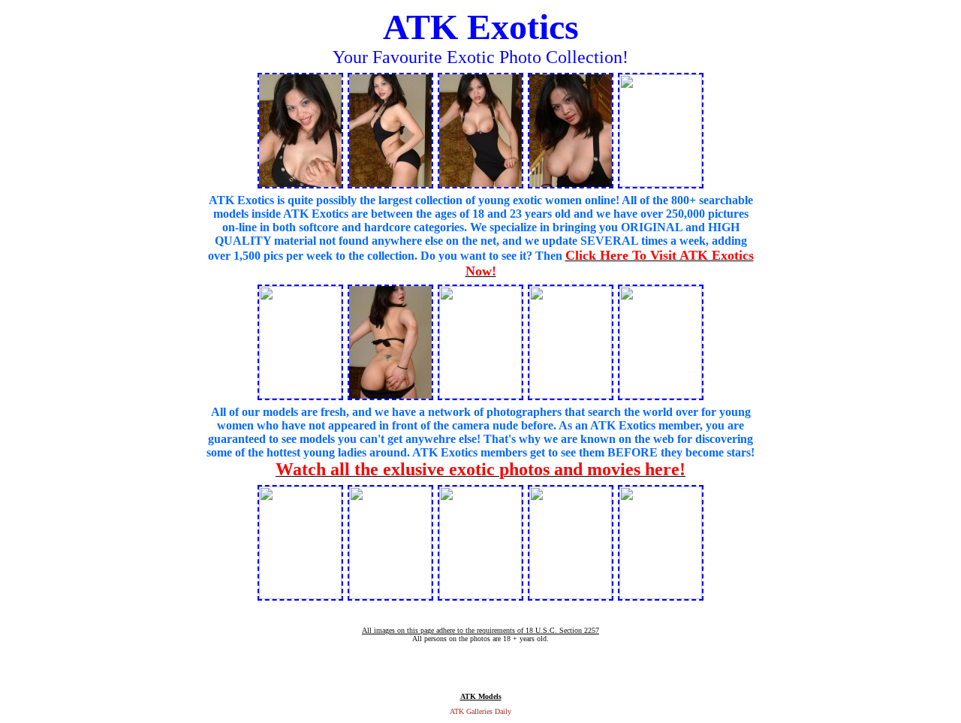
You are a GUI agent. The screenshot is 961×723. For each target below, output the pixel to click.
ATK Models (481, 696)
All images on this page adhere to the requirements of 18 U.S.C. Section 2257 (480, 630)
